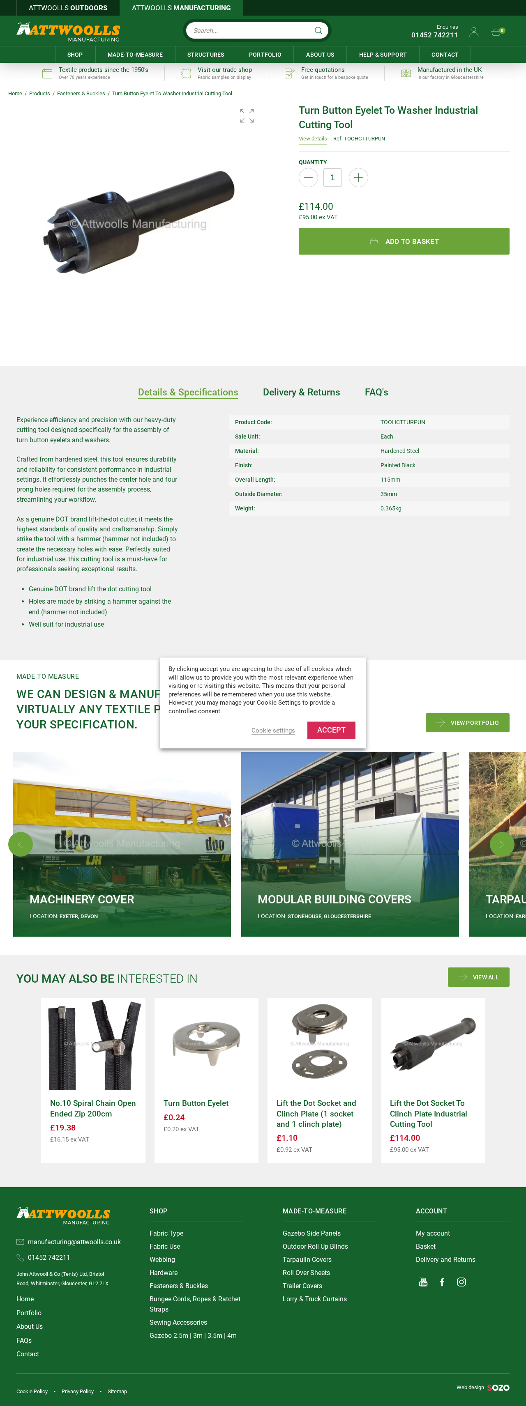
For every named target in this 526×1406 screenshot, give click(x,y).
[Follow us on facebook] (442, 1282)
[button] (247, 115)
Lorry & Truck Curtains (315, 1299)
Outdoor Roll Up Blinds (315, 1246)
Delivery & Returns (301, 392)
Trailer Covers (302, 1286)
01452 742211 (434, 35)
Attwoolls (68, 8)
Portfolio (265, 54)
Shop (75, 54)
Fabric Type (166, 1233)
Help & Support (383, 54)
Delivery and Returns (445, 1260)
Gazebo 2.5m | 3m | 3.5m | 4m (193, 1335)
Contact (445, 54)
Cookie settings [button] (273, 731)
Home (15, 93)
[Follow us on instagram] (461, 1282)
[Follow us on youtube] (423, 1282)
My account (433, 1233)
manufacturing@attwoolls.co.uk (74, 1242)
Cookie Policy (32, 1391)
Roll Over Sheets (306, 1273)
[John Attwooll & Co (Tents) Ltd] (68, 31)
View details (313, 139)
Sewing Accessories (178, 1322)
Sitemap (117, 1391)
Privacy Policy (78, 1391)
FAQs (24, 1340)
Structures (205, 54)
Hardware (164, 1273)
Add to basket (412, 241)
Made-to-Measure (135, 54)
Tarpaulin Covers (307, 1260)
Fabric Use (165, 1246)
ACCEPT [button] (331, 730)
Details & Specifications (188, 392)
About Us (320, 54)
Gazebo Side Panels (312, 1233)
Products (39, 93)
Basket (426, 1246)
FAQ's (376, 392)
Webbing (162, 1260)
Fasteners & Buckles (81, 93)
